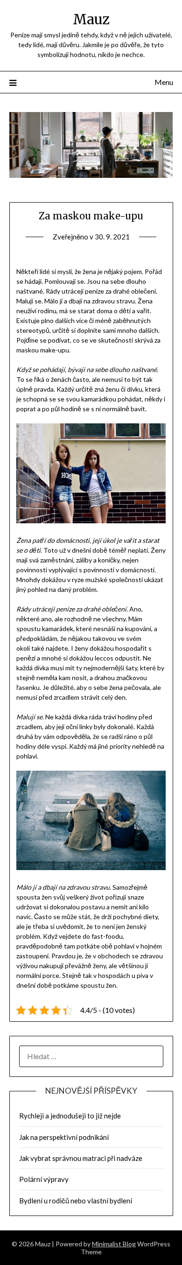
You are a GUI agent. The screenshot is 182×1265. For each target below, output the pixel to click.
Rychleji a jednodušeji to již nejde (70, 1115)
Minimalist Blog (114, 1244)
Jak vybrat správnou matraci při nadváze (80, 1158)
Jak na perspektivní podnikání (64, 1137)
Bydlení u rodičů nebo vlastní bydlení (75, 1200)
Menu (163, 81)
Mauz (91, 19)
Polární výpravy (44, 1179)
